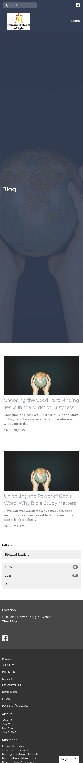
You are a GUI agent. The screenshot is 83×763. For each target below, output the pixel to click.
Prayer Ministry (13, 745)
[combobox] (69, 759)
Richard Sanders (17, 554)
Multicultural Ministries (19, 758)
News (7, 679)
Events (8, 672)
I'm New (7, 728)
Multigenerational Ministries (22, 754)
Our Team (8, 724)
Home (7, 659)
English (66, 759)
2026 (41, 567)
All (7, 584)
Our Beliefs (9, 732)
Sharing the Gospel (15, 749)
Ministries (11, 685)
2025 (41, 575)
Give (6, 699)
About (8, 665)
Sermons (10, 692)
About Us (8, 720)
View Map (9, 621)
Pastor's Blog (15, 705)
